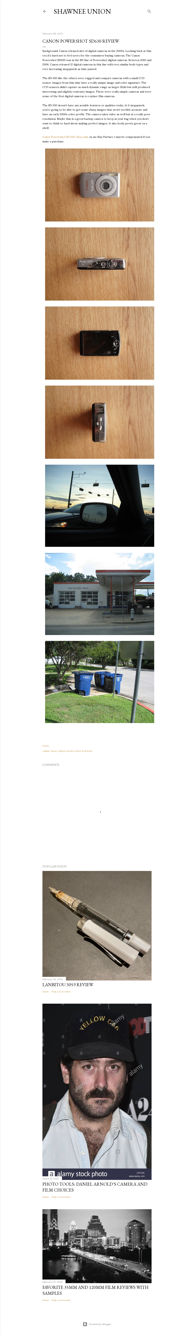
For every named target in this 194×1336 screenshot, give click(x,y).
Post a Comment (61, 991)
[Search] (149, 10)
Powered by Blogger (100, 1324)
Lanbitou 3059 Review (67, 985)
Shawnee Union (82, 11)
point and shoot (83, 750)
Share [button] (45, 745)
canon (53, 750)
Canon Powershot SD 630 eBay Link (65, 137)
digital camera (66, 750)
